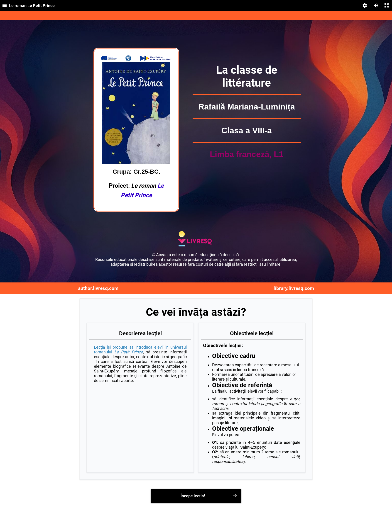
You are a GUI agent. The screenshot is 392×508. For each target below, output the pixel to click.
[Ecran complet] (386, 5)
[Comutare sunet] (375, 5)
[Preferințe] (364, 5)
